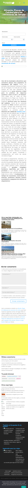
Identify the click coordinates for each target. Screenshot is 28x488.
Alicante (3, 18)
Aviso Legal (8, 471)
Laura (2, 363)
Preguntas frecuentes (16, 474)
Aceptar (23, 486)
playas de (18, 378)
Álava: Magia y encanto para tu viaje (19, 452)
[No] (26, 484)
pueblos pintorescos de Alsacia (8, 380)
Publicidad (25, 353)
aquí (9, 322)
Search (14, 45)
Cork (20, 376)
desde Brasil (4, 378)
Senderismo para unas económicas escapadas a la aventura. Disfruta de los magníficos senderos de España (13, 364)
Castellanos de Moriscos (12, 376)
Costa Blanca (9, 18)
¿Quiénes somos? (17, 471)
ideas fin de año (12, 378)
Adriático (4, 376)
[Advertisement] (14, 202)
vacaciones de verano (8, 63)
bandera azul (21, 111)
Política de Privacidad (16, 472)
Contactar (7, 472)
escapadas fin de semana (19, 18)
